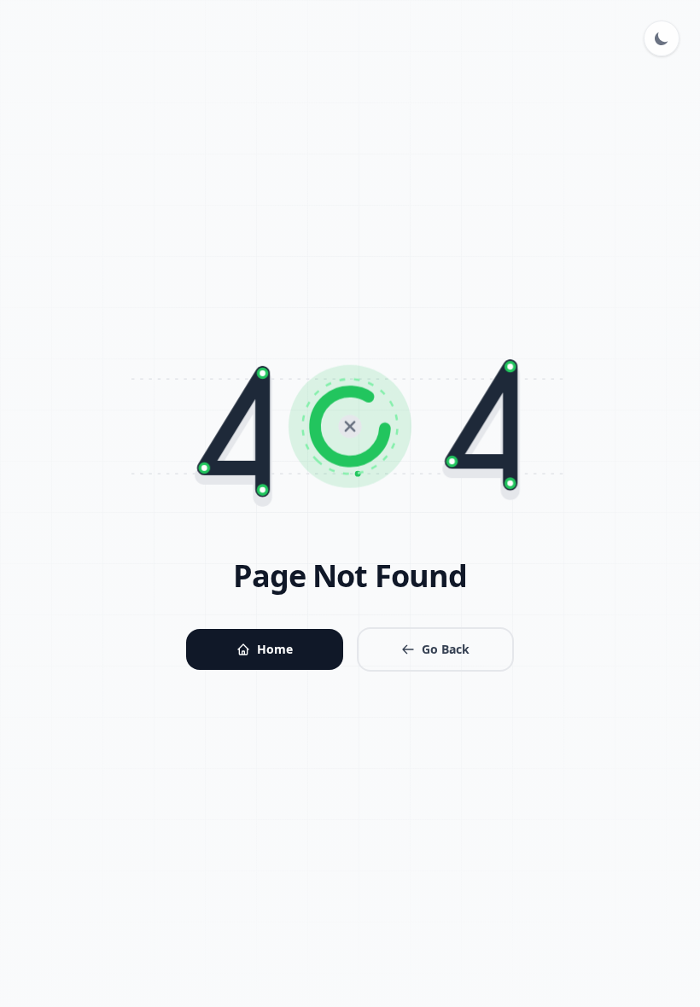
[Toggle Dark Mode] (662, 38)
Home (275, 649)
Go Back (446, 649)
